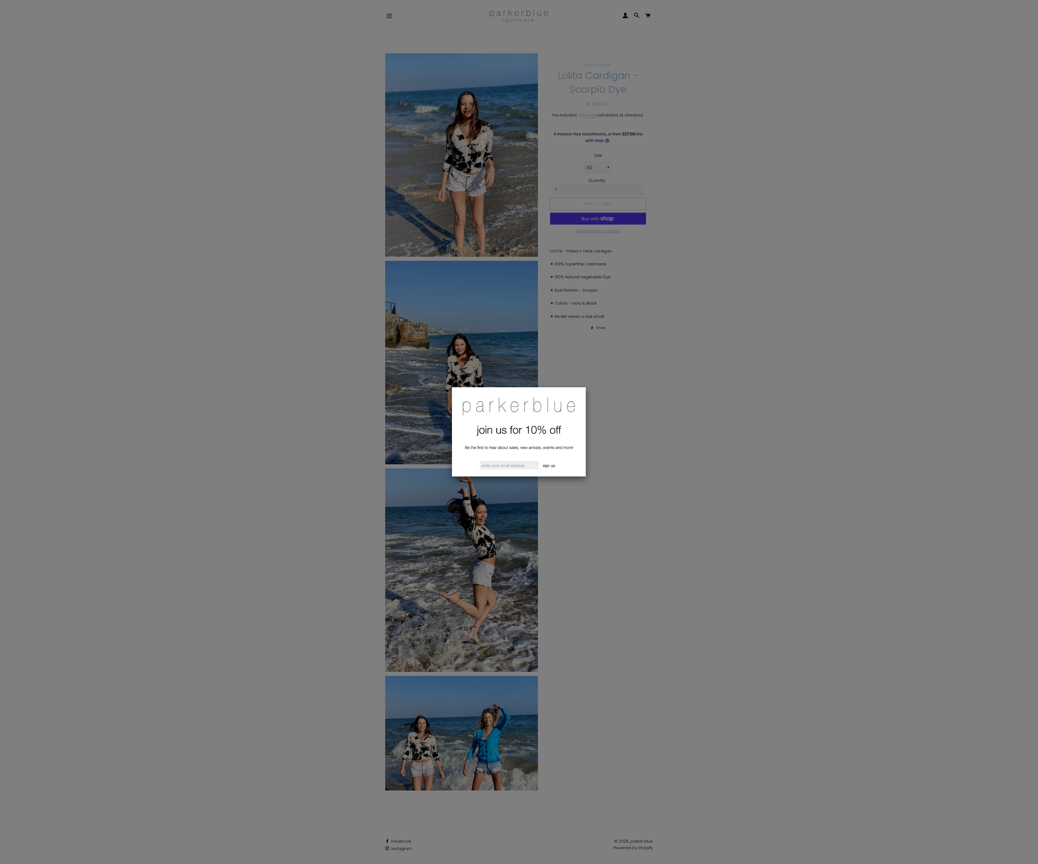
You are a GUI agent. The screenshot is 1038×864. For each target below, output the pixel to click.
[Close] (586, 387)
